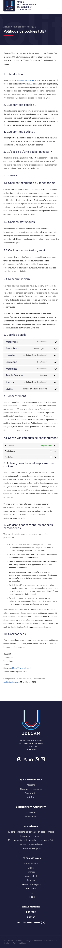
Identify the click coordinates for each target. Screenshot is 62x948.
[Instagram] (37, 759)
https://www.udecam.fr (26, 80)
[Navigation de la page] (55, 5)
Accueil (6, 26)
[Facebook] (19, 759)
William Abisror (19, 943)
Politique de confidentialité (46, 940)
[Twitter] (25, 759)
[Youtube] (43, 759)
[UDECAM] (9, 9)
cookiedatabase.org (11, 682)
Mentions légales (26, 940)
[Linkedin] (31, 759)
